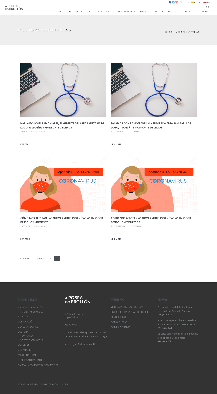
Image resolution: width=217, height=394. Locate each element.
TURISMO (145, 11)
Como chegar (119, 322)
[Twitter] (185, 384)
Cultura (23, 331)
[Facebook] (196, 384)
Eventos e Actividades (31, 340)
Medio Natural (27, 354)
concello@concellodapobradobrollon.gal (85, 332)
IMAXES (159, 11)
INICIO (60, 11)
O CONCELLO (77, 11)
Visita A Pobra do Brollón (127, 306)
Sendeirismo (118, 316)
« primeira (25, 258)
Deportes (24, 344)
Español (197, 2)
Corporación (26, 321)
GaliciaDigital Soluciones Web (55, 384)
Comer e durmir (120, 327)
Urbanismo (24, 349)
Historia (24, 312)
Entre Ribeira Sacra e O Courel (129, 311)
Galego (185, 2)
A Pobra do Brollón (30, 307)
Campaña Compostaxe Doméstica (38, 365)
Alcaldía (23, 316)
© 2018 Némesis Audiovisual (30, 384)
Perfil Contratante (30, 359)
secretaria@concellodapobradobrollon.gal (85, 336)
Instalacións (26, 336)
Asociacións (36, 312)
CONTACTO (201, 11)
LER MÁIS (25, 144)
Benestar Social (28, 326)
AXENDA (185, 11)
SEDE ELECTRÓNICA (100, 11)
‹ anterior (40, 258)
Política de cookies (87, 344)
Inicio (168, 32)
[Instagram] (191, 384)
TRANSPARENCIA (125, 11)
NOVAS (172, 11)
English (209, 2)
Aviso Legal (70, 344)
